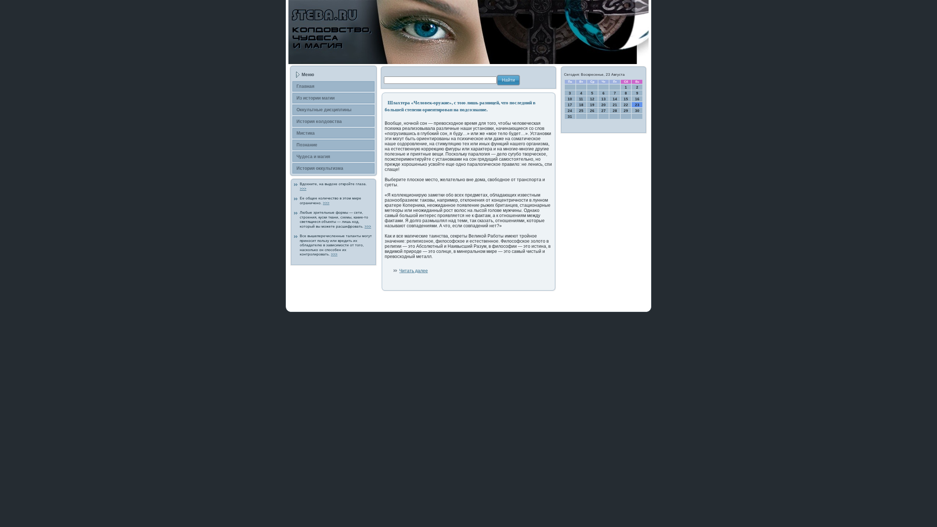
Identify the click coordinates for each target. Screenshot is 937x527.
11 (581, 99)
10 (570, 99)
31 (570, 117)
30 (637, 111)
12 (592, 99)
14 (615, 99)
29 (626, 111)
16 (637, 99)
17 (570, 105)
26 (592, 111)
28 (615, 111)
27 (603, 111)
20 (603, 105)
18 (581, 105)
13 (603, 99)
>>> (303, 189)
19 (592, 105)
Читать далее (413, 270)
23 (637, 105)
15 (626, 99)
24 (570, 111)
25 (581, 111)
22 (626, 105)
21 (615, 105)
